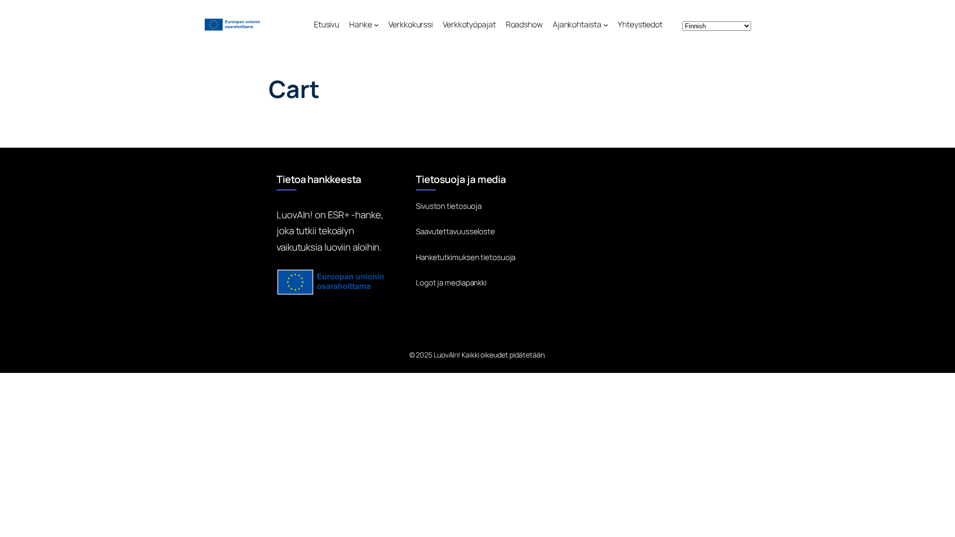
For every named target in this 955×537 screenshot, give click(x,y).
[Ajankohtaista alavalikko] (605, 24)
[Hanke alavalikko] (376, 24)
